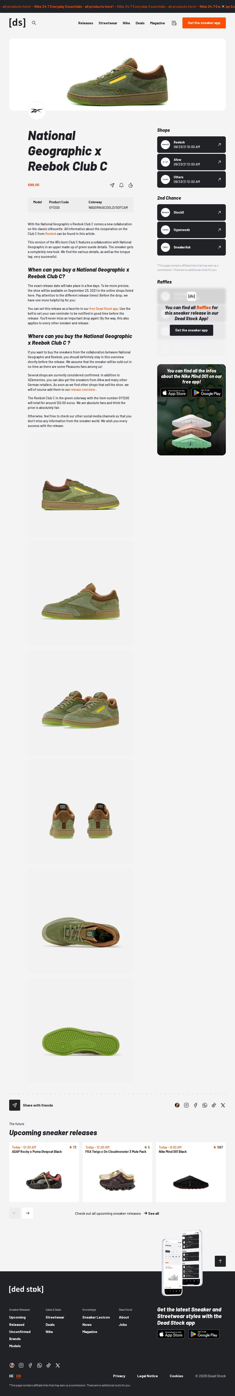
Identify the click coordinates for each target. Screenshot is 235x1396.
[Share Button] (112, 185)
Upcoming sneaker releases (53, 1132)
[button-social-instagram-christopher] (177, 1105)
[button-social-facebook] (195, 1105)
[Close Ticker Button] (223, 6)
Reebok (50, 234)
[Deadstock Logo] (17, 23)
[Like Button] (130, 185)
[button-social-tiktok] (214, 1105)
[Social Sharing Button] (14, 1105)
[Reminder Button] (121, 185)
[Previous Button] (14, 1213)
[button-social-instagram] (186, 1105)
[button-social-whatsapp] (204, 1105)
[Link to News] (34, 23)
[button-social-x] (223, 1105)
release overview (83, 389)
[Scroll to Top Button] (220, 1261)
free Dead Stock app (103, 309)
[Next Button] (27, 1213)
